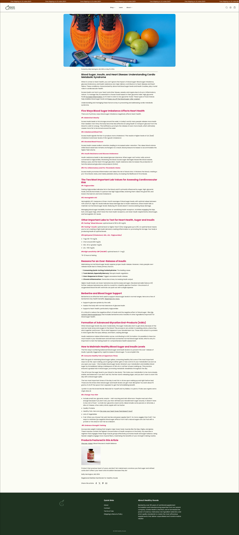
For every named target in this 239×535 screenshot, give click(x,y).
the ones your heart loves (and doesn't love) (116, 411)
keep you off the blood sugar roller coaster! (124, 99)
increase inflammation (94, 97)
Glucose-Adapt (87, 443)
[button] (226, 7)
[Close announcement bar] (237, 1)
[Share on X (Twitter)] (99, 483)
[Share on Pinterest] (103, 483)
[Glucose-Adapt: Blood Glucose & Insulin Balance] (91, 464)
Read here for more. (112, 299)
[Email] (106, 483)
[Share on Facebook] (96, 483)
